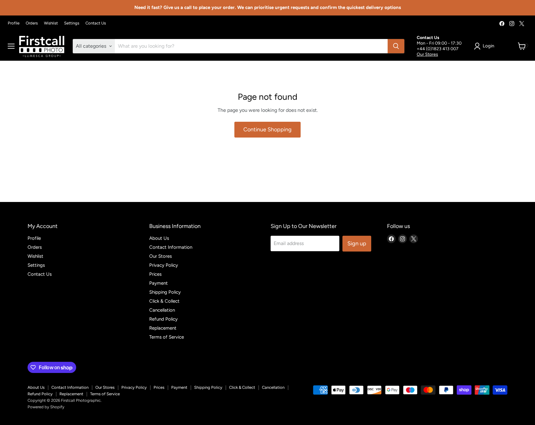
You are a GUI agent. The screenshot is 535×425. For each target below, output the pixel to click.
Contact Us (95, 23)
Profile (14, 23)
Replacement (162, 328)
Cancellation (162, 310)
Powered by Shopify (46, 407)
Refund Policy (163, 319)
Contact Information (170, 247)
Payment (158, 283)
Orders (32, 23)
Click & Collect (164, 301)
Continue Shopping (267, 129)
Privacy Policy (163, 265)
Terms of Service (166, 337)
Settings (71, 23)
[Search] (396, 46)
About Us (159, 238)
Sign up (356, 243)
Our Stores (427, 54)
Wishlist (51, 23)
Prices (155, 274)
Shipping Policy (165, 292)
